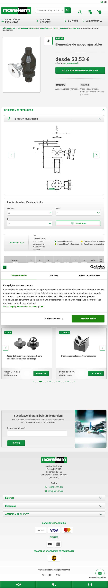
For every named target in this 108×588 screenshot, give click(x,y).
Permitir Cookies (88, 318)
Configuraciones (52, 318)
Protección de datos (27, 306)
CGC (42, 306)
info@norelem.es (55, 491)
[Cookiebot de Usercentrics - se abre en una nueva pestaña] (92, 267)
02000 (55, 29)
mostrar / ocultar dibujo (26, 118)
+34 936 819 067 (55, 487)
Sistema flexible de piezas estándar (34, 29)
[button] (33, 381)
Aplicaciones (94, 21)
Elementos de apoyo (69, 29)
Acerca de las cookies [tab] (89, 275)
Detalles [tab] (54, 275)
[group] (27, 353)
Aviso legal (9, 306)
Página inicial (9, 28)
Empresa (9, 498)
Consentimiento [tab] (19, 275)
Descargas (10, 506)
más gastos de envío (70, 63)
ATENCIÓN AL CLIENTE (17, 514)
